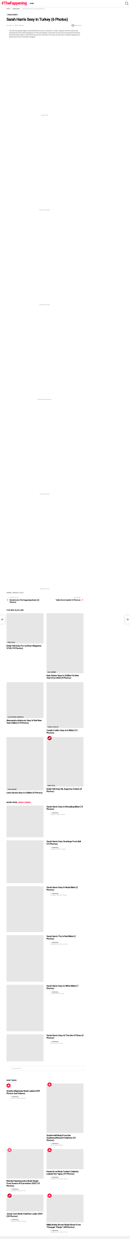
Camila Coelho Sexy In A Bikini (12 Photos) (62, 731)
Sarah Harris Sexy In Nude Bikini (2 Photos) (62, 888)
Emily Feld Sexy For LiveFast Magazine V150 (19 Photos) (23, 647)
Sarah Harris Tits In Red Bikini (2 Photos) (61, 937)
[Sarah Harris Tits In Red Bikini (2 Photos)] (24, 958)
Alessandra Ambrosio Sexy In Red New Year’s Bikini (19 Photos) (24, 721)
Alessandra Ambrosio (16, 717)
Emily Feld (11, 642)
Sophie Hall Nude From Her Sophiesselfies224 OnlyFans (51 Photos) (61, 1137)
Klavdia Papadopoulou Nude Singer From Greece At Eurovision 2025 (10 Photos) (23, 1183)
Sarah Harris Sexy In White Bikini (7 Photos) (62, 987)
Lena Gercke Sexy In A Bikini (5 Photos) (24, 792)
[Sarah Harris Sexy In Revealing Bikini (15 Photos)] (24, 821)
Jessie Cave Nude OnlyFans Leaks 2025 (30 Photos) (24, 1215)
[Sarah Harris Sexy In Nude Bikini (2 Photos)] (24, 909)
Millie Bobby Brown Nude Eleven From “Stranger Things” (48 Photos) (64, 1225)
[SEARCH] (126, 3)
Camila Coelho (53, 727)
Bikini (10, 593)
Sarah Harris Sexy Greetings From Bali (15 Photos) (64, 842)
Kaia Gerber (52, 672)
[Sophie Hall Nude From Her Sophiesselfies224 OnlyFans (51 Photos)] (65, 1108)
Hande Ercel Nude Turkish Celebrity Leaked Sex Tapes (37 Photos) (63, 1172)
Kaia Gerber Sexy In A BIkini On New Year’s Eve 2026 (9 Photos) (63, 676)
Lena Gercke (12, 789)
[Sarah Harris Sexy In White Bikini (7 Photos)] (24, 1008)
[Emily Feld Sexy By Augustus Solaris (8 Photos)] (65, 762)
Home (32, 3)
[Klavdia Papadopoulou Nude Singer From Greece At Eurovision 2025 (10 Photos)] (24, 1164)
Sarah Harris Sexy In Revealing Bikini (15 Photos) (65, 807)
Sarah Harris (24, 802)
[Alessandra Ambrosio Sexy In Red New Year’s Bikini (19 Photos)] (24, 700)
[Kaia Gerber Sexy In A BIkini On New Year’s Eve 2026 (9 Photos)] (65, 643)
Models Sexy (19, 593)
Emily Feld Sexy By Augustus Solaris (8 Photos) (64, 790)
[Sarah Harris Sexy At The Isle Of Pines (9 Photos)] (24, 1047)
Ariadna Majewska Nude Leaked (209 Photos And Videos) (23, 1092)
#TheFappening (14, 3)
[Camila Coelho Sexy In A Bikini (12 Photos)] (65, 705)
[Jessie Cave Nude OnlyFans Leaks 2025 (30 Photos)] (24, 1203)
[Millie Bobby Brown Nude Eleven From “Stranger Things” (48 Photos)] (65, 1208)
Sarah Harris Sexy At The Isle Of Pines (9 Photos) (65, 1036)
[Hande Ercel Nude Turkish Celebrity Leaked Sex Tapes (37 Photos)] (65, 1159)
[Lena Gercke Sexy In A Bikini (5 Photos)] (24, 763)
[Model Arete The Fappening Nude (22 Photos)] (2, 619)
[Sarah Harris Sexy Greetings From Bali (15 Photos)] (24, 861)
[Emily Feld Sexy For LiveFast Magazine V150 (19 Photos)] (24, 628)
